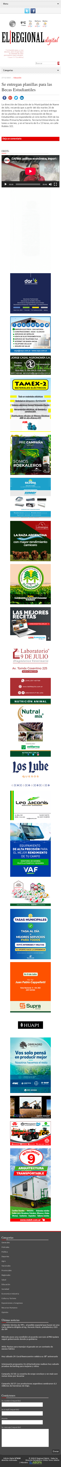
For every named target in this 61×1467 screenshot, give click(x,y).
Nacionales (6, 1266)
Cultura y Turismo (9, 1298)
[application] (30, 171)
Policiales (5, 1247)
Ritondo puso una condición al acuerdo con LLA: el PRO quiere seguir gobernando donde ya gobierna (30, 1338)
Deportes (5, 1257)
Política (5, 1252)
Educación (17, 78)
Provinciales (7, 1271)
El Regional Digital (42, 1458)
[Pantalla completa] (55, 184)
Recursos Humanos (9, 1308)
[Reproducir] (5, 184)
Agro (4, 1261)
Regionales (6, 1275)
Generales (6, 1243)
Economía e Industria (10, 1294)
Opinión (5, 1312)
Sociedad (5, 1289)
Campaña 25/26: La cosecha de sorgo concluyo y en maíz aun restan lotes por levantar (30, 1375)
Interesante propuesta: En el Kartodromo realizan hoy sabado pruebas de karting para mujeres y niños (30, 1365)
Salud (4, 1280)
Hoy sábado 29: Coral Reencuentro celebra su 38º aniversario (30, 1356)
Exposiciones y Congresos (12, 1303)
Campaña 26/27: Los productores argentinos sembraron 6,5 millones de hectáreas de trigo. (29, 1385)
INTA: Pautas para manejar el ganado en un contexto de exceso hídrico (27, 1348)
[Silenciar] (50, 184)
